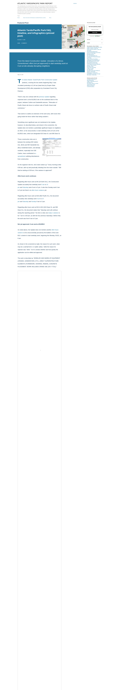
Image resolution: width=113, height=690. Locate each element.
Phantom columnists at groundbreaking (91, 80)
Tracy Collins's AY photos (92, 58)
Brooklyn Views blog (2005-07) (93, 70)
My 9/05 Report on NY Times (93, 61)
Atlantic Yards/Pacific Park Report (34, 3)
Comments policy (90, 86)
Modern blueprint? (91, 85)
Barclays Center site (91, 53)
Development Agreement (92, 51)
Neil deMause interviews (92, 62)
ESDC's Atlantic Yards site (92, 48)
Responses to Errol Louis (92, 63)
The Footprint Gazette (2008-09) (93, 64)
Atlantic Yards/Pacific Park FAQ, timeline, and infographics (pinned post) (35, 33)
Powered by (92, 36)
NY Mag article (90, 69)
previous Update (44, 97)
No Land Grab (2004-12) (92, 55)
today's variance (53, 213)
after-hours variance (38, 190)
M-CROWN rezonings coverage (93, 73)
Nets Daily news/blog (91, 67)
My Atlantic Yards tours (91, 74)
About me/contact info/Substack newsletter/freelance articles (34, 17)
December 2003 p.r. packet (92, 83)
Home (18, 17)
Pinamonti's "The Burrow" (92, 72)
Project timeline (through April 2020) (94, 47)
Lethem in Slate (90, 68)
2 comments (24, 43)
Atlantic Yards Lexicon (91, 65)
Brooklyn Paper (90, 66)
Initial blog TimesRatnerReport (93, 60)
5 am (42, 184)
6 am (38, 198)
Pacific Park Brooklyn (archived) (93, 52)
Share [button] (18, 43)
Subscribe (94, 32)
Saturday (25, 187)
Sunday (33, 201)
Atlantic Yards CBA (91, 71)
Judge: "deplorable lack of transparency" (92, 82)
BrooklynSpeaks (90, 54)
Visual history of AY (91, 84)
